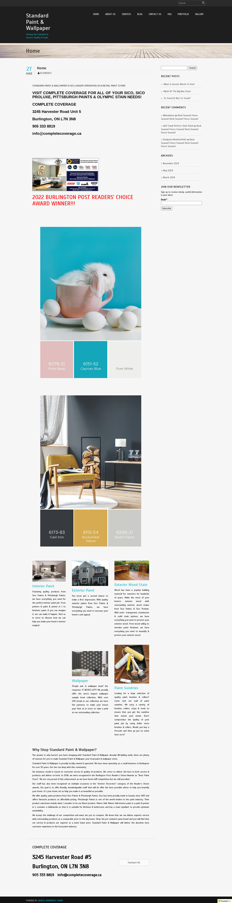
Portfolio (183, 14)
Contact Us (155, 14)
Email (164, 199)
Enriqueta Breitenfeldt (174, 139)
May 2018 (168, 170)
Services (126, 14)
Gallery (199, 14)
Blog (139, 14)
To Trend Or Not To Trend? (177, 98)
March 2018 (169, 177)
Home (96, 14)
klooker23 (45, 73)
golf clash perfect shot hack (178, 125)
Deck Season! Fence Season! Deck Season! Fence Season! (181, 129)
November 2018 (171, 163)
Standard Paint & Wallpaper (38, 21)
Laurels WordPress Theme (50, 900)
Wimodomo (168, 115)
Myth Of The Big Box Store (177, 91)
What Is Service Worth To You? (179, 84)
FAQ (169, 14)
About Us (110, 14)
